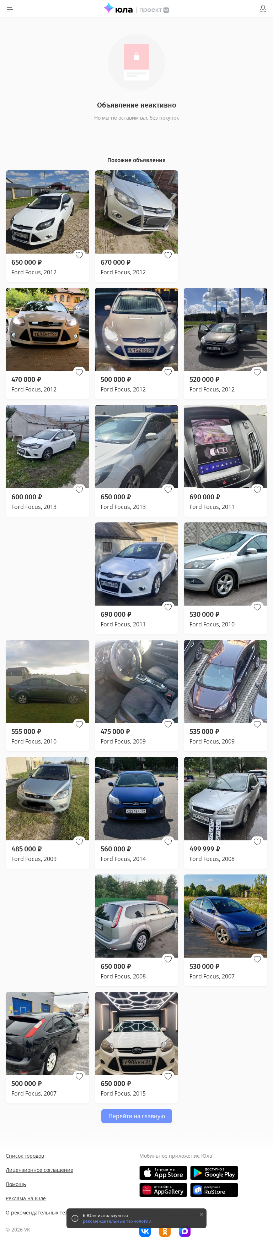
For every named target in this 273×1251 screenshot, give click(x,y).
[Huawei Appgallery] (163, 1190)
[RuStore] (214, 1190)
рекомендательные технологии (117, 1221)
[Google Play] (214, 1173)
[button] (79, 255)
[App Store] (163, 1173)
